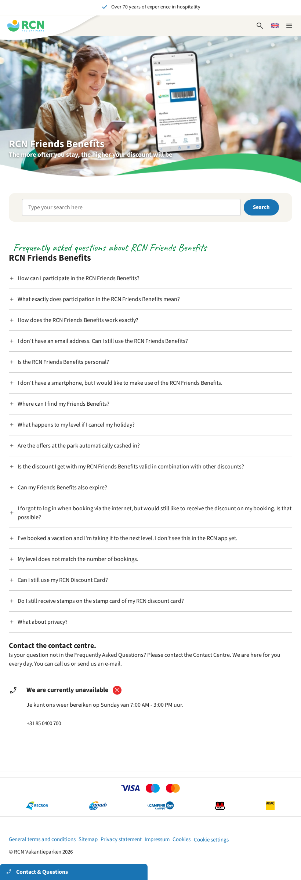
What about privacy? (43, 622)
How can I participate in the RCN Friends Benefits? (78, 278)
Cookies (182, 839)
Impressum (157, 839)
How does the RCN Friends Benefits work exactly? (78, 320)
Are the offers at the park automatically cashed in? (79, 446)
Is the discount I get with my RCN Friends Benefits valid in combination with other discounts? (131, 467)
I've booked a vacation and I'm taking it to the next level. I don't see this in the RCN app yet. (127, 538)
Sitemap (88, 839)
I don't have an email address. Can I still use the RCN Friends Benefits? (103, 341)
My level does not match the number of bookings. (78, 559)
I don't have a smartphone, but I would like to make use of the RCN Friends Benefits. (120, 383)
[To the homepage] (25, 26)
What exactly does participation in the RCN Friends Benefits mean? (99, 299)
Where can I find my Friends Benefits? (63, 404)
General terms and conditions (42, 839)
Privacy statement (121, 839)
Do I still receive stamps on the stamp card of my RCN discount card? (101, 601)
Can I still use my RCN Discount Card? (63, 580)
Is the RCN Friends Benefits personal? (63, 362)
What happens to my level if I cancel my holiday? (76, 425)
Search (261, 207)
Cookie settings (211, 840)
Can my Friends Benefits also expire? (62, 488)
